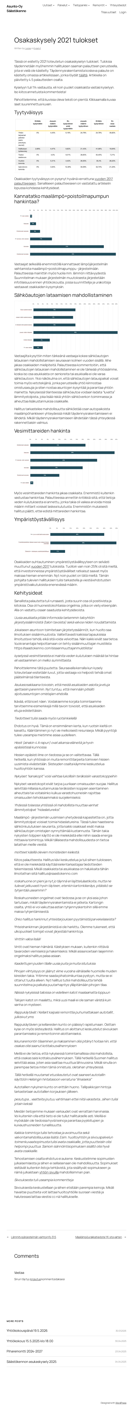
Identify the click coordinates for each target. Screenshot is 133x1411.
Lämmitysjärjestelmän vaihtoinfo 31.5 (33, 1237)
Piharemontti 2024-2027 (24, 1351)
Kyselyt (37, 48)
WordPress (120, 1402)
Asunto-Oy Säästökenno (16, 8)
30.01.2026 (121, 1330)
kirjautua (35, 1279)
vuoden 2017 (40, 566)
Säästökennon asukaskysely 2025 (32, 1361)
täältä (83, 75)
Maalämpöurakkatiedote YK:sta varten (98, 1237)
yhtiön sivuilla (49, 1172)
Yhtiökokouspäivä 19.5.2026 (27, 1330)
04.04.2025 (120, 1361)
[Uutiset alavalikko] (53, 5)
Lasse (28, 48)
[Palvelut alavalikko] (69, 5)
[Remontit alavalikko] (106, 5)
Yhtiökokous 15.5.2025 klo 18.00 (30, 1341)
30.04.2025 (120, 1340)
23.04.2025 (120, 1351)
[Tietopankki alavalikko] (89, 5)
